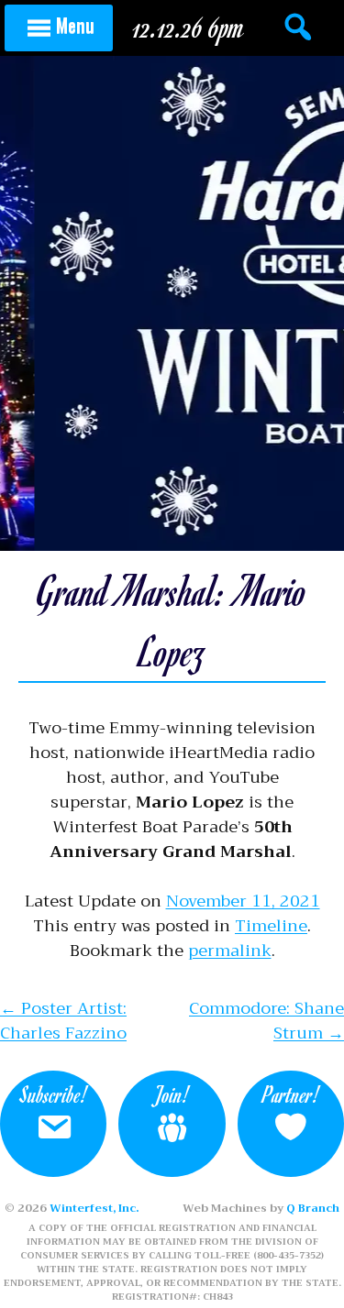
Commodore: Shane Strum (266, 1021)
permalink (230, 950)
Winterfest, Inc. (94, 1208)
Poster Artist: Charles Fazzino (63, 1021)
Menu (75, 24)
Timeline (271, 925)
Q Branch (312, 1208)
